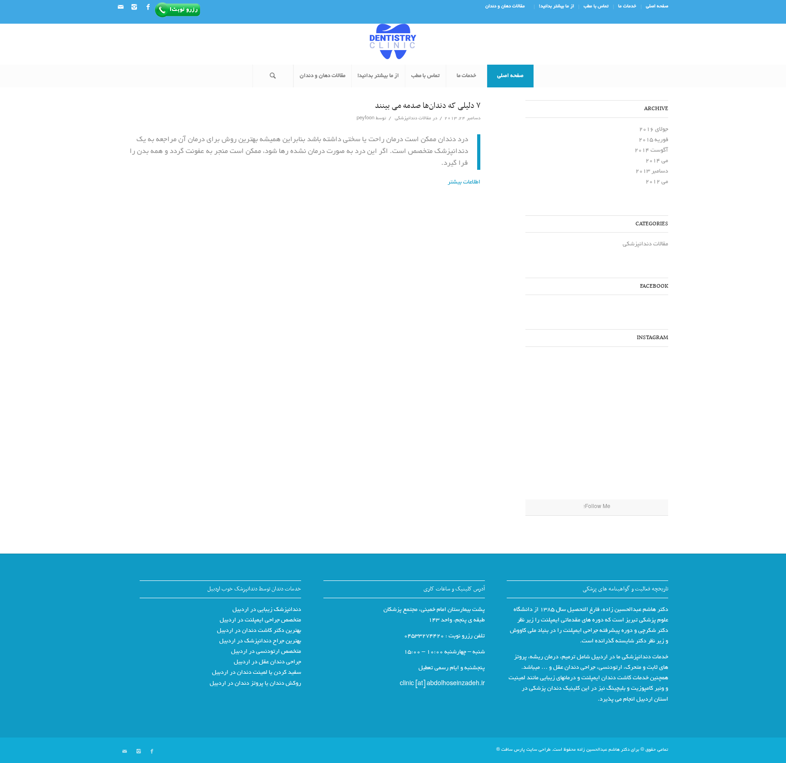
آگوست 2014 (651, 151)
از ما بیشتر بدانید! (556, 6)
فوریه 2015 (653, 140)
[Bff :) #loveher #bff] (643, 426)
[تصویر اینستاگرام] (550, 377)
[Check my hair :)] (550, 475)
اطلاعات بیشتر (464, 182)
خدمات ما (627, 6)
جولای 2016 (653, 130)
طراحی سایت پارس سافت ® (523, 750)
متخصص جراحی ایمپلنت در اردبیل (260, 620)
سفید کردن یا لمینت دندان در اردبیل (256, 673)
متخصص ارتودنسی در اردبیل (266, 652)
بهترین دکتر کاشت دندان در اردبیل (259, 631)
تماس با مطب (596, 6)
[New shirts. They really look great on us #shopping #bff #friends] (643, 377)
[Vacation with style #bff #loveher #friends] (597, 377)
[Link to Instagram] (134, 7)
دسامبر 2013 (651, 171)
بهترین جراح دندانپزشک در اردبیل (260, 641)
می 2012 (656, 182)
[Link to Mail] (120, 7)
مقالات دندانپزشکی (413, 118)
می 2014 (656, 161)
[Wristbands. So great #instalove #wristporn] (550, 426)
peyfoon (365, 118)
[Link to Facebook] (148, 7)
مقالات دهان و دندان (505, 6)
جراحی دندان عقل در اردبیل (267, 662)
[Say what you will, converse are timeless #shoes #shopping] (597, 475)
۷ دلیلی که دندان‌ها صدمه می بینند (427, 106)
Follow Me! (597, 507)
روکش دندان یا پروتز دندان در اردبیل (255, 684)
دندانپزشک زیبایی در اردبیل (266, 610)
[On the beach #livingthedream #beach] (597, 426)
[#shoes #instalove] (643, 475)
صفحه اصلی (657, 6)
